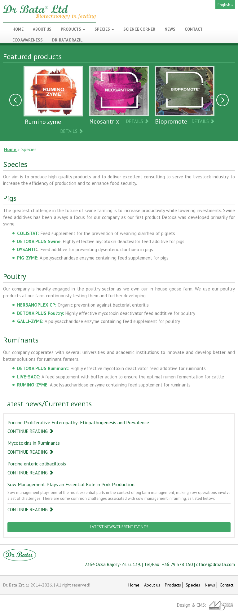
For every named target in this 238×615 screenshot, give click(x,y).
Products (71, 29)
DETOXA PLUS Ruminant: (43, 368)
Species (103, 29)
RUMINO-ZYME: (33, 385)
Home (133, 585)
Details (69, 131)
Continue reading (28, 431)
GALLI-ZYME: (30, 321)
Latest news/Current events (119, 527)
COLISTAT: (28, 233)
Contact (226, 585)
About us (152, 585)
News (210, 585)
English (224, 4)
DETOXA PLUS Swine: (39, 241)
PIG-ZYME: (27, 258)
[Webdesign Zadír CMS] (221, 605)
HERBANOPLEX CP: (36, 305)
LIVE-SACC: (28, 377)
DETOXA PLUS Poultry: (40, 313)
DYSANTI (26, 249)
